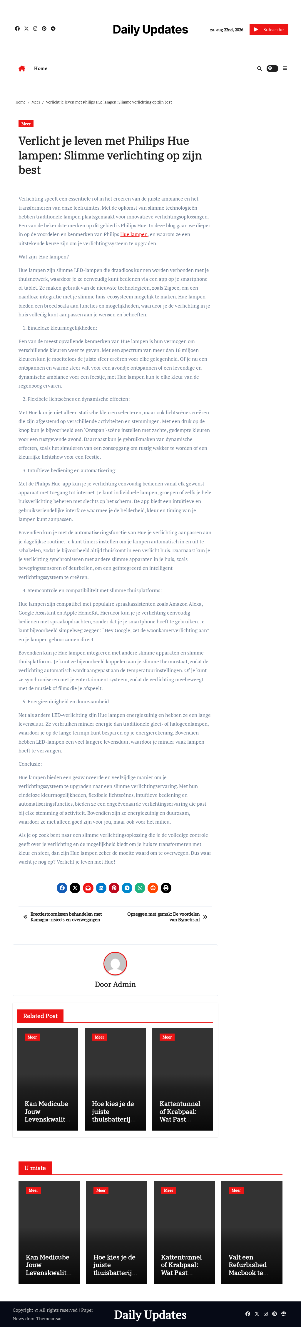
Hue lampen (134, 234)
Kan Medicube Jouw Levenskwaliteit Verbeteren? (48, 1115)
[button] (285, 68)
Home (40, 68)
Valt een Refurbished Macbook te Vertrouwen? (248, 1268)
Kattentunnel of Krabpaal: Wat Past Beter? (180, 1115)
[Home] (22, 68)
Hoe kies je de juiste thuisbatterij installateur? (113, 1115)
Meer (26, 123)
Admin (124, 984)
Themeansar (49, 1318)
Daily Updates (150, 29)
